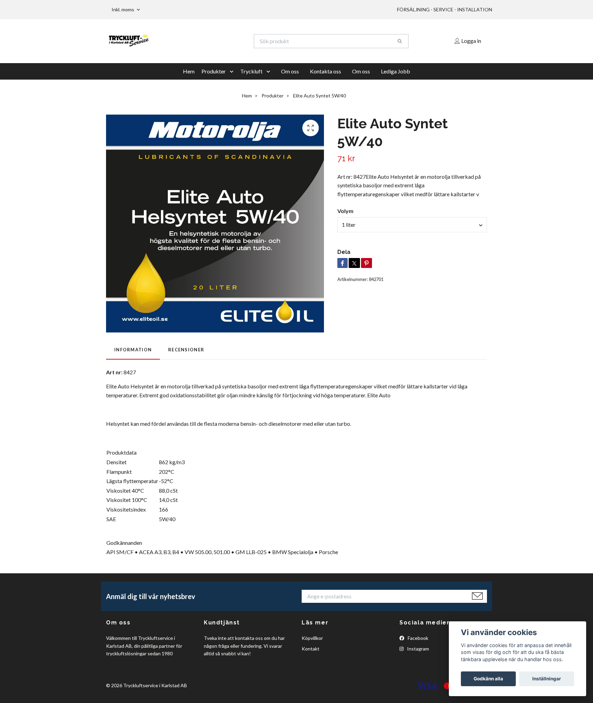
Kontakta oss (325, 71)
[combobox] (412, 224)
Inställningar (546, 678)
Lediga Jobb (395, 71)
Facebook (417, 638)
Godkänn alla (488, 678)
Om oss (290, 71)
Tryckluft (251, 71)
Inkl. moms (123, 9)
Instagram (417, 649)
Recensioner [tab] (186, 349)
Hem (189, 71)
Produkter (213, 71)
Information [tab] (133, 349)
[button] (233, 71)
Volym (345, 211)
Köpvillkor (312, 638)
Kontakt (310, 649)
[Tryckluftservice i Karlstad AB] (201, 41)
